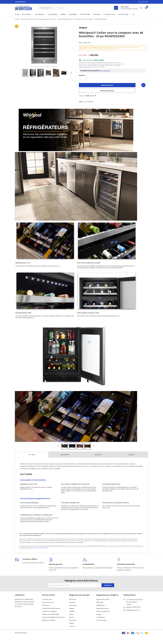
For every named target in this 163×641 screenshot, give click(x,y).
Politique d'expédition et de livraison (53, 617)
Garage (98, 614)
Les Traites (31, 455)
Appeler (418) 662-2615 (133, 607)
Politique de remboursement (51, 608)
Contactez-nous (47, 599)
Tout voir (72, 626)
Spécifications (65, 455)
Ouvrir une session (126, 8)
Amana (71, 614)
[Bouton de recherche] (116, 8)
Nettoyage (99, 602)
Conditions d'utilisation (49, 611)
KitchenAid (72, 599)
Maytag (71, 608)
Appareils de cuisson (102, 599)
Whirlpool (72, 602)
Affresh (71, 617)
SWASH (71, 623)
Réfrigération (100, 605)
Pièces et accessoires (103, 611)
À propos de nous (47, 602)
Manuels (131, 455)
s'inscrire (135, 8)
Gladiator (72, 611)
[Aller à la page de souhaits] (141, 8)
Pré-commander (101, 620)
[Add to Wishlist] (143, 85)
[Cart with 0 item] (146, 8)
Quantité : (82, 75)
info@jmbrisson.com (132, 610)
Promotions (46, 605)
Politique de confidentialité (50, 614)
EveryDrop (72, 620)
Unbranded (72, 605)
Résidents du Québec (48, 620)
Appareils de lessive (102, 608)
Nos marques (39, 14)
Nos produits (26, 14)
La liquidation (100, 617)
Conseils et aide (123, 14)
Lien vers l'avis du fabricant (41, 548)
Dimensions (98, 455)
